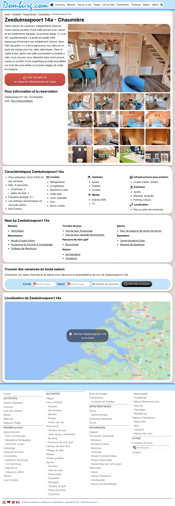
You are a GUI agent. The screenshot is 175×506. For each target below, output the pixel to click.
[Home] (51, 4)
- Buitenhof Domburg (16, 460)
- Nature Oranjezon (100, 475)
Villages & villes (55, 450)
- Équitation (53, 478)
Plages (97, 4)
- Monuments (54, 410)
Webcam (71, 4)
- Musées (51, 406)
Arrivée (27, 283)
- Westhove (10, 467)
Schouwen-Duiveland (101, 435)
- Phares (51, 418)
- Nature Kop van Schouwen (105, 463)
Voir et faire (109, 4)
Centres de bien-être (58, 446)
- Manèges (52, 482)
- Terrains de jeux (56, 430)
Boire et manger (98, 393)
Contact (136, 452)
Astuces (8, 406)
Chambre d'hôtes (14, 451)
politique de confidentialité (52, 502)
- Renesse (95, 440)
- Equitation (53, 494)
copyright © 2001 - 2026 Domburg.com (81, 502)
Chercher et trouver (139, 283)
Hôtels (7, 475)
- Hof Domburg (12, 463)
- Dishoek (137, 405)
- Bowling (51, 438)
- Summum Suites (14, 443)
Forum (92, 422)
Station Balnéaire (13, 402)
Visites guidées (55, 458)
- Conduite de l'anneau (102, 401)
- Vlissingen (138, 409)
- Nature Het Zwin (142, 433)
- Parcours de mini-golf (59, 442)
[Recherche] (162, 4)
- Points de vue (55, 422)
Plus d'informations (22, 100)
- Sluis (135, 425)
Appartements (12, 432)
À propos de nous (142, 442)
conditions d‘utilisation (30, 502)
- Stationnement (98, 414)
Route (92, 410)
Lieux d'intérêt (54, 402)
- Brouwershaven (99, 443)
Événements (123, 4)
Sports (50, 462)
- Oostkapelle (97, 480)
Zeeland (93, 432)
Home (7, 393)
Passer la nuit (84, 4)
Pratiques (136, 4)
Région (146, 4)
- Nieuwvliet (139, 421)
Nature (50, 454)
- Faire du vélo (54, 470)
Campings (9, 448)
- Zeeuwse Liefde (14, 471)
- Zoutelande (139, 397)
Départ (61, 283)
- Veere (93, 471)
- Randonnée (53, 474)
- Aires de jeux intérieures (60, 434)
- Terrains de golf (56, 486)
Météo (155, 4)
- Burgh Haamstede (100, 460)
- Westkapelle (140, 393)
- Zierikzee (95, 451)
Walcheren (95, 467)
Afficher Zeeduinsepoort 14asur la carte (89, 335)
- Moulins (51, 414)
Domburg (60, 4)
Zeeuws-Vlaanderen (143, 417)
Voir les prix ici (35, 79)
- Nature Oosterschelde (102, 455)
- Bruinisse (95, 448)
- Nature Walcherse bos (145, 401)
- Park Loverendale (14, 435)
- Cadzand (138, 429)
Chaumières (10, 455)
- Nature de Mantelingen (103, 483)
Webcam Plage (12, 422)
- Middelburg (139, 413)
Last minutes (11, 480)
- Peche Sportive (56, 490)
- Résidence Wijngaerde (17, 440)
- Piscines (52, 466)
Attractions (52, 426)
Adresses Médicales (100, 418)
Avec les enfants (13, 410)
